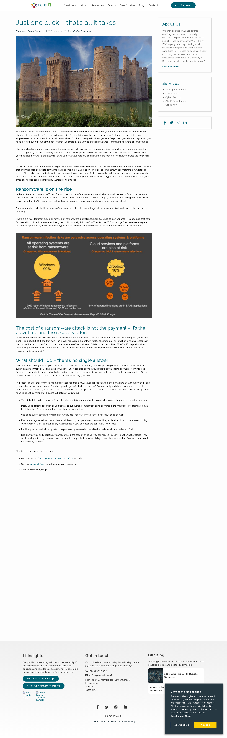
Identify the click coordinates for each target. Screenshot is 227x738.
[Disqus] (84, 518)
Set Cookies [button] (181, 725)
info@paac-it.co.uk (100, 675)
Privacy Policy (127, 721)
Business (21, 31)
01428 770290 (183, 5)
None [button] (188, 716)
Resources (98, 5)
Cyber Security (36, 31)
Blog (142, 5)
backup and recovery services (56, 458)
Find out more (170, 66)
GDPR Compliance (175, 101)
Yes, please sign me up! (41, 678)
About (84, 5)
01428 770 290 (98, 670)
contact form (37, 464)
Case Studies (127, 5)
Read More (177, 716)
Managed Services (175, 89)
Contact (153, 5)
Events (112, 5)
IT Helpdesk (172, 93)
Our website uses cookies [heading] (186, 691)
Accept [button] (205, 725)
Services (69, 5)
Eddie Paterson (82, 31)
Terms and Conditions (104, 721)
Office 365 (171, 105)
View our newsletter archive (43, 686)
